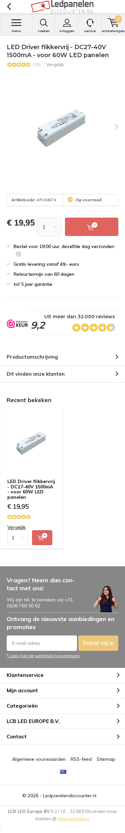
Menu (16, 31)
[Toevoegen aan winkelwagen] (42, 537)
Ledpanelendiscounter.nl (69, 796)
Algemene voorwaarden (39, 759)
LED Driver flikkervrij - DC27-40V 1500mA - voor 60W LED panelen (31, 489)
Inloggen (67, 31)
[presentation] (111, 127)
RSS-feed (81, 759)
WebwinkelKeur (73, 818)
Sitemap (106, 759)
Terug (9, 6)
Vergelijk (55, 64)
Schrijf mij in (98, 643)
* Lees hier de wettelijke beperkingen (43, 655)
